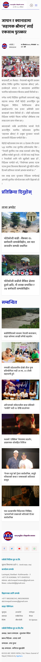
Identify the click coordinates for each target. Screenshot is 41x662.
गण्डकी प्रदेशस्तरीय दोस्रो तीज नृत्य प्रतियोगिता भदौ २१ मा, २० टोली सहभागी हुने (18, 371)
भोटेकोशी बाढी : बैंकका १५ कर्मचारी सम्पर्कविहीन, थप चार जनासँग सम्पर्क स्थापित (19, 242)
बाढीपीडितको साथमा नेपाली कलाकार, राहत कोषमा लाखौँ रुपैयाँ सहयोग (20, 334)
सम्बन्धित (9, 302)
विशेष (3, 619)
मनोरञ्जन (32, 612)
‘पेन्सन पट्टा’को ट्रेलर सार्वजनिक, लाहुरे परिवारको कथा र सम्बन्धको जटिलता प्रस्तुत (20, 477)
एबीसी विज (19, 616)
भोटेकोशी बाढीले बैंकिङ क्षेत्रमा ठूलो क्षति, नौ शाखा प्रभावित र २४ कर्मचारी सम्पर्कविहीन (19, 285)
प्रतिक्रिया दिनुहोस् (17, 192)
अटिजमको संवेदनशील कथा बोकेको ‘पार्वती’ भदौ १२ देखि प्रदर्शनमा (19, 406)
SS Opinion (33, 619)
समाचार (4, 616)
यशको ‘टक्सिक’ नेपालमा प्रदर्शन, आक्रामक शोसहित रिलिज (18, 441)
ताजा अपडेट (9, 207)
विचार (31, 616)
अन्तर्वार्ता (18, 612)
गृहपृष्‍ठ (4, 612)
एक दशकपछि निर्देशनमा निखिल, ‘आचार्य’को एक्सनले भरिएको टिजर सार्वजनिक (19, 514)
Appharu (19, 656)
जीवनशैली (18, 619)
